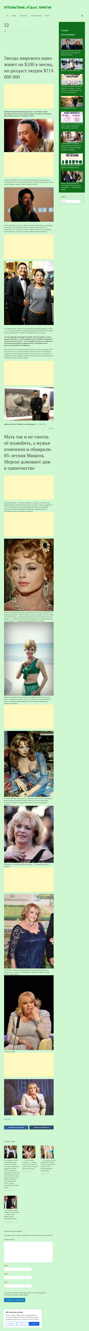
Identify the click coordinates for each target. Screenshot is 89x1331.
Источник (51, 428)
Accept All (34, 1324)
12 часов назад (45, 1174)
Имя (6, 1266)
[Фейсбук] (82, 16)
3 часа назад (25, 1171)
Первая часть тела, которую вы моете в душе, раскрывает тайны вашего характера (72, 126)
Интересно (23, 16)
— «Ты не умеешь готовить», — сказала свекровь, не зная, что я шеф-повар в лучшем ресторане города (30, 1164)
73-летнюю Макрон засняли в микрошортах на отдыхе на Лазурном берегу (71, 53)
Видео (14, 16)
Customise (11, 1324)
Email (6, 1274)
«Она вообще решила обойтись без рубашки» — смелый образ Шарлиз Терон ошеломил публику (12, 1214)
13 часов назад (8, 1222)
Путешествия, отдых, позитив (27, 7)
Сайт (5, 1282)
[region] (22, 1318)
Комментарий (9, 1239)
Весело (47, 16)
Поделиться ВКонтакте (41, 1127)
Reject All (22, 1324)
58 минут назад (8, 1190)
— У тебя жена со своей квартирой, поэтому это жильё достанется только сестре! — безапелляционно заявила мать (48, 1165)
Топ (7, 16)
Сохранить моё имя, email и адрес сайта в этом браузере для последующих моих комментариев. (25, 1294)
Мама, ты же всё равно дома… (71, 70)
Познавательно (36, 16)
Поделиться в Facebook (16, 1127)
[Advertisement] (29, 96)
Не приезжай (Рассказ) (68, 108)
